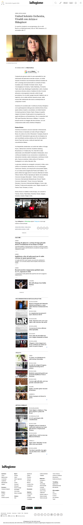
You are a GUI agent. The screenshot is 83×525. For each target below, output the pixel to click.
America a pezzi (5, 497)
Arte (15, 498)
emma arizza (28, 227)
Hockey (16, 475)
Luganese (3, 480)
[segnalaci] (60, 3)
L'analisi (29, 495)
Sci (15, 480)
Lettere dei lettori (44, 473)
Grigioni (3, 484)
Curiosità (42, 487)
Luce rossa (16, 491)
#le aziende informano (55, 487)
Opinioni (29, 492)
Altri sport (16, 486)
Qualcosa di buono (57, 479)
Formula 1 (16, 484)
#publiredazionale (57, 485)
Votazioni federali (5, 489)
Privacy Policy (5, 515)
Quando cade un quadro (44, 494)
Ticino (2, 475)
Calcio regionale (18, 479)
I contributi (29, 499)
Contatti (19, 513)
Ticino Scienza (56, 473)
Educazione (55, 477)
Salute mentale (43, 496)
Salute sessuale (43, 498)
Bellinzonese (4, 477)
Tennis (15, 482)
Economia (29, 489)
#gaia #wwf (55, 483)
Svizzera (3, 487)
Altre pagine (56, 490)
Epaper (71, 2)
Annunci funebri (4, 514)
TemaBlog (55, 482)
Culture (16, 496)
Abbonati (65, 2)
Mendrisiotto (4, 482)
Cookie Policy (12, 515)
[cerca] (55, 3)
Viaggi (41, 482)
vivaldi (27, 229)
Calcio (15, 477)
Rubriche (42, 478)
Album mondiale (18, 493)
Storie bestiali (43, 485)
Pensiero (29, 477)
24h (53, 492)
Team (54, 499)
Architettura (42, 489)
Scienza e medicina (57, 475)
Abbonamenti (3, 513)
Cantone (3, 473)
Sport (15, 473)
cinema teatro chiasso (20, 227)
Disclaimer (9, 513)
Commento (29, 494)
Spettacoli (29, 473)
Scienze (29, 479)
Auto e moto (43, 490)
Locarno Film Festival (30, 484)
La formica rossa (31, 497)
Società (29, 480)
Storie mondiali (17, 487)
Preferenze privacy (21, 515)
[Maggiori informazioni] (38, 72)
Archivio (54, 494)
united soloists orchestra (20, 229)
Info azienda (55, 497)
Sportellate (16, 489)
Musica (28, 482)
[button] (35, 514)
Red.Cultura (30, 67)
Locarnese (3, 479)
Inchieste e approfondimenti (43, 480)
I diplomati (42, 492)
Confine (3, 494)
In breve (54, 495)
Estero (3, 492)
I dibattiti (42, 475)
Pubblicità (26, 513)
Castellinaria (30, 486)
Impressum (14, 513)
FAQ (22, 513)
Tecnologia (42, 483)
